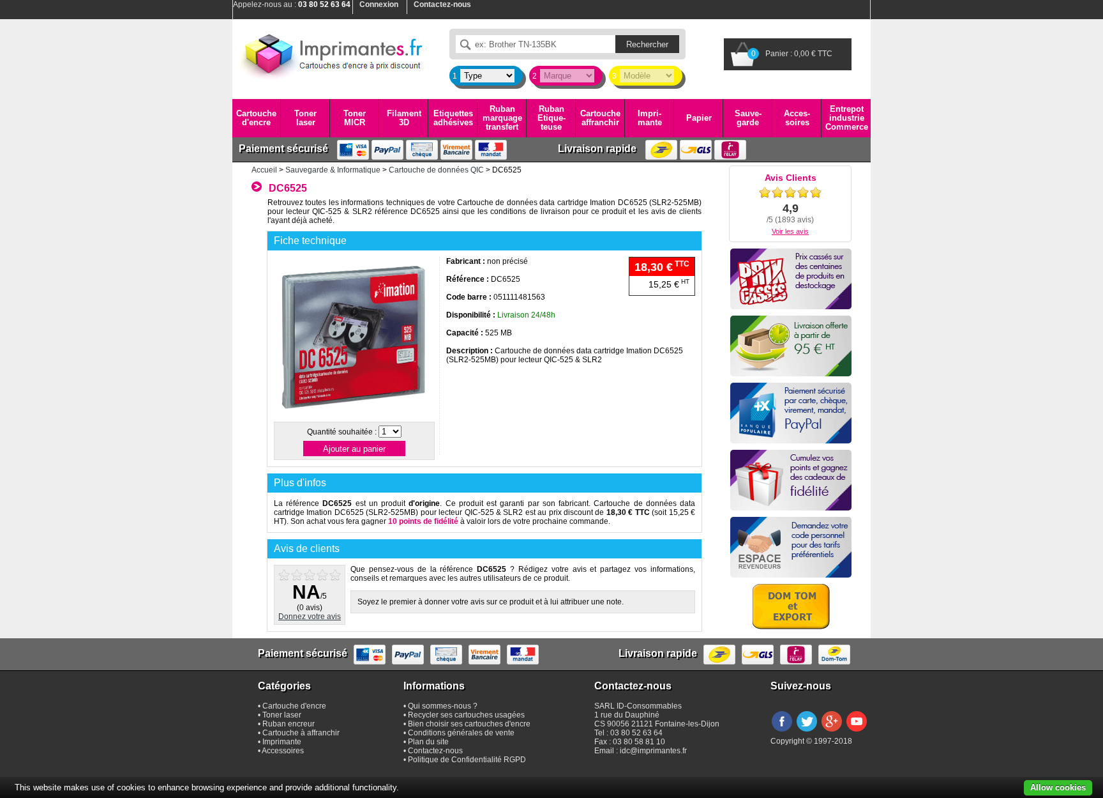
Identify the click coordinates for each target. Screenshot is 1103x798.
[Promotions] (791, 279)
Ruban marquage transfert (502, 118)
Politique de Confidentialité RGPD (467, 759)
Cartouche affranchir (600, 118)
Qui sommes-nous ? (442, 706)
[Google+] (831, 732)
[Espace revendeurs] (791, 547)
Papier (699, 118)
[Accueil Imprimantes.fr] (331, 54)
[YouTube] (856, 732)
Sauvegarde (748, 118)
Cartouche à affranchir (301, 732)
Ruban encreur (288, 723)
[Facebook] (781, 732)
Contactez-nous (435, 750)
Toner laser (305, 118)
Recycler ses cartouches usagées (466, 714)
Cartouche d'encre (256, 118)
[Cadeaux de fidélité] (791, 480)
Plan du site (428, 741)
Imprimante (650, 118)
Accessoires (797, 118)
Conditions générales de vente (461, 732)
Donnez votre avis (309, 616)
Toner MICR (354, 118)
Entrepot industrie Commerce (846, 118)
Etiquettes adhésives (453, 118)
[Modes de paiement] (791, 413)
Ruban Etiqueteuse (551, 118)
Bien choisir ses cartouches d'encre (469, 723)
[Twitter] (806, 732)
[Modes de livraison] (791, 346)
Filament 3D (404, 118)
